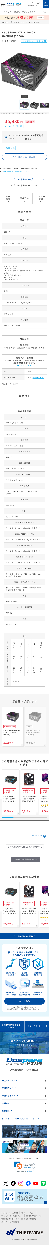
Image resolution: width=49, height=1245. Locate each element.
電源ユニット (19, 22)
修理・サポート (8, 1095)
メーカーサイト (12, 126)
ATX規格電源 (34, 22)
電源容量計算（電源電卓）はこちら (16, 171)
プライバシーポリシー (28, 1213)
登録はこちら (38, 377)
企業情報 (6, 1110)
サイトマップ (5, 1213)
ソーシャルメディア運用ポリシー (12, 1216)
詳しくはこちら (24, 365)
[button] (25, 1166)
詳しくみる (24, 1001)
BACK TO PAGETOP (26, 936)
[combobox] (30, 11)
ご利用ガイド (7, 1088)
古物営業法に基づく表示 (34, 1216)
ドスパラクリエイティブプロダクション (19, 1118)
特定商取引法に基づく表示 (10, 1219)
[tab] (25, 846)
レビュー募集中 (9, 40)
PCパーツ (6, 22)
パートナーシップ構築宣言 (10, 1222)
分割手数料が (20, 17)
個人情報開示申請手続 (28, 1219)
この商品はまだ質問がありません (25, 859)
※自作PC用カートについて (24, 185)
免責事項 (15, 1213)
